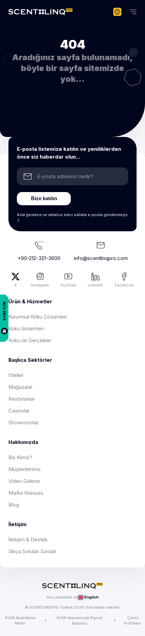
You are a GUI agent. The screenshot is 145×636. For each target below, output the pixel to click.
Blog (13, 504)
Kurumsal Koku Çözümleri (37, 316)
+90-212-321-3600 (39, 258)
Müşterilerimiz (24, 469)
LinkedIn (95, 285)
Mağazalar (20, 387)
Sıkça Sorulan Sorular (32, 551)
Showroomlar (23, 422)
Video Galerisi (24, 481)
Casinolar (19, 410)
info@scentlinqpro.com (101, 258)
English (91, 597)
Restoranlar (21, 399)
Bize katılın (44, 198)
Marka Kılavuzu (25, 493)
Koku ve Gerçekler (29, 340)
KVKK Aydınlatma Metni (20, 620)
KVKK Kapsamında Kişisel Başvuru (80, 620)
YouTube (68, 285)
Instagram (40, 285)
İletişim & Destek (28, 539)
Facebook (124, 285)
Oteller (16, 375)
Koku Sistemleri (26, 328)
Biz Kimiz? (20, 457)
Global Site (117, 12)
